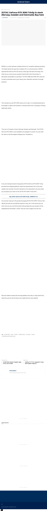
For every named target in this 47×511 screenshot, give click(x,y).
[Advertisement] (23, 7)
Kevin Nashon (5, 17)
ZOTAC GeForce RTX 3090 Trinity (8, 336)
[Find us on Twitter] (1, 504)
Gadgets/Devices (7, 9)
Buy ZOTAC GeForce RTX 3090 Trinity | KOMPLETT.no (23, 196)
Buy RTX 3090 (7, 334)
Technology (27, 17)
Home (2, 9)
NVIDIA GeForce (22, 334)
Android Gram (23, 2)
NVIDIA (16, 334)
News (12, 334)
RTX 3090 (28, 334)
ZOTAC (33, 334)
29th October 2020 (13, 17)
